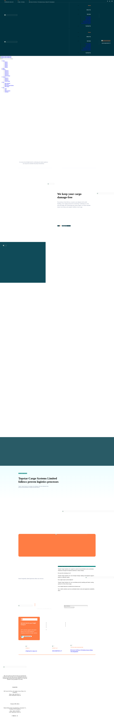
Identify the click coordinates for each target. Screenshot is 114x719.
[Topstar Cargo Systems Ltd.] (5, 56)
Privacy (74, 658)
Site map (89, 658)
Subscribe (69, 607)
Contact (94, 658)
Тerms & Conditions (81, 658)
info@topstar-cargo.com (8, 1)
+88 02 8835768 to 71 (105, 43)
